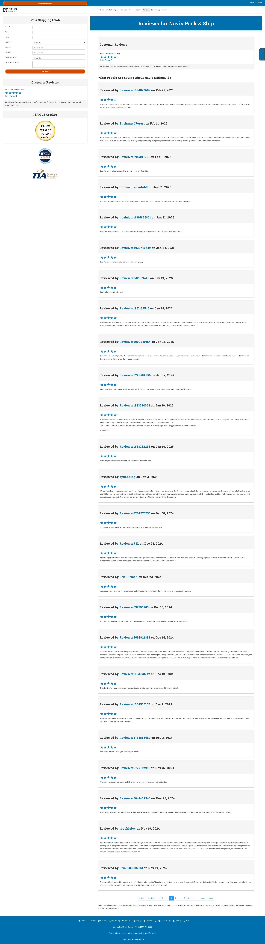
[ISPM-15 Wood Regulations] (45, 130)
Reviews (146, 10)
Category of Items (11, 57)
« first (141, 898)
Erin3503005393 (131, 868)
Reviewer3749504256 (135, 375)
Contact (92, 921)
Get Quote (45, 71)
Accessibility (165, 921)
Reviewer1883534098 (135, 405)
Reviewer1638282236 (135, 446)
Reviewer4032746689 (135, 248)
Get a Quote (45, 3)
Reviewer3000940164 (135, 342)
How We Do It (125, 10)
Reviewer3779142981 (135, 768)
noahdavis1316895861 (135, 217)
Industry (8, 42)
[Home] (10, 10)
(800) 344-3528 (256, 3)
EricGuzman (129, 577)
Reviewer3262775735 (135, 513)
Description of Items (12, 62)
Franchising (155, 10)
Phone (7, 37)
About (164, 10)
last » (211, 898)
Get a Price (262, 54)
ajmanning (128, 477)
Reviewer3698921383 (135, 637)
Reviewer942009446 (134, 278)
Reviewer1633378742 (135, 674)
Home (102, 10)
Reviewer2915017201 (135, 157)
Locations (137, 10)
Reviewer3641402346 (135, 798)
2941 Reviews (106, 60)
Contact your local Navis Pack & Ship (122, 905)
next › (203, 898)
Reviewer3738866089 (135, 738)
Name (7, 27)
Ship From (8, 47)
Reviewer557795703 (134, 607)
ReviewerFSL (129, 543)
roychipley (128, 828)
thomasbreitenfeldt (134, 187)
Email (7, 32)
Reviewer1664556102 (135, 704)
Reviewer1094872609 (135, 90)
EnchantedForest (132, 123)
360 (187, 921)
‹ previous (150, 898)
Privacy (138, 921)
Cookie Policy (151, 921)
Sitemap (178, 921)
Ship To (8, 52)
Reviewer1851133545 (134, 308)
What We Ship (111, 10)
